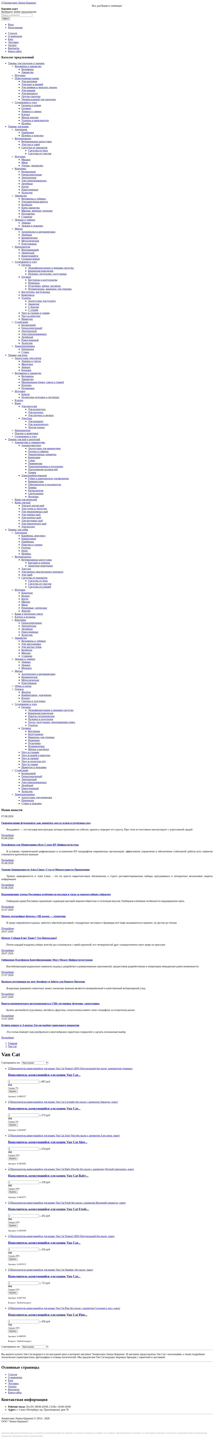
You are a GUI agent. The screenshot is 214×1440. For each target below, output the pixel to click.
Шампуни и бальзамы (33, 767)
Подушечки (28, 213)
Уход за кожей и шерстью (35, 755)
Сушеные (26, 216)
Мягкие (25, 601)
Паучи (25, 186)
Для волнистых (37, 409)
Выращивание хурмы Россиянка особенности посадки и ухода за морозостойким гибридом (56, 894)
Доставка (13, 42)
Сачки (31, 460)
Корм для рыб (22, 502)
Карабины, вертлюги (33, 535)
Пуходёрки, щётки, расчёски (44, 285)
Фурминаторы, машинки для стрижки (50, 288)
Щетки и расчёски (38, 749)
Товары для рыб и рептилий (24, 439)
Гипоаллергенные (31, 174)
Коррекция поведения (40, 270)
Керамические (29, 237)
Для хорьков (28, 90)
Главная (12, 33)
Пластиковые (29, 243)
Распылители (35, 490)
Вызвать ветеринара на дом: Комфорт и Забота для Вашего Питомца (43, 981)
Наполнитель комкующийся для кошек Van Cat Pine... (47, 1314)
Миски (19, 228)
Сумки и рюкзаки (31, 803)
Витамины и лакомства (28, 66)
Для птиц (26, 418)
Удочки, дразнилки (32, 165)
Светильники (35, 493)
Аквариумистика (31, 445)
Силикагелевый (30, 258)
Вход (11, 24)
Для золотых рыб (31, 517)
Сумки (25, 352)
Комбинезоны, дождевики (36, 695)
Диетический (29, 331)
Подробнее (7, 835)
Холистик (27, 192)
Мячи (24, 162)
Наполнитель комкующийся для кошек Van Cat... (44, 1075)
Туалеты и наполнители (35, 120)
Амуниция (21, 129)
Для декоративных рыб (34, 511)
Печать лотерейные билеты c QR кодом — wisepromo (33, 916)
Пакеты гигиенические (41, 716)
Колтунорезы (35, 734)
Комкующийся (29, 255)
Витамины (27, 69)
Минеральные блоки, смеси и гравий (42, 382)
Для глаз (26, 568)
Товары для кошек (18, 126)
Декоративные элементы (42, 454)
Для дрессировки (31, 644)
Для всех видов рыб (32, 505)
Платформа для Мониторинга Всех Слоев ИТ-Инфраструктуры (40, 844)
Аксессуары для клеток (28, 358)
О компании (15, 36)
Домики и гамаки (31, 111)
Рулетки (26, 547)
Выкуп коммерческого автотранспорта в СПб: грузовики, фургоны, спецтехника (50, 1003)
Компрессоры (36, 481)
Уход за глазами (30, 752)
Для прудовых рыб (32, 520)
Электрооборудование (34, 475)
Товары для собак (18, 529)
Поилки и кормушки (26, 433)
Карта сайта (15, 51)
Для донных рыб (30, 514)
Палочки (26, 385)
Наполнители (22, 246)
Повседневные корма (27, 78)
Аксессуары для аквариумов (44, 448)
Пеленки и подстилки (40, 719)
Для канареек (35, 421)
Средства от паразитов (34, 147)
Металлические (30, 240)
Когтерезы (34, 731)
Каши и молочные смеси (29, 613)
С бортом (33, 307)
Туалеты (26, 298)
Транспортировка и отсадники (45, 466)
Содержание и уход (26, 102)
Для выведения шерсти (34, 201)
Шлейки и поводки (32, 135)
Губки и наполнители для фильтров (48, 478)
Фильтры (33, 496)
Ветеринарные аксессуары (36, 141)
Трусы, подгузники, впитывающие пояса (51, 722)
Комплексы (27, 295)
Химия (32, 472)
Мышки (25, 159)
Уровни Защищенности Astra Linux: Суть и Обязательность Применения (45, 869)
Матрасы (26, 668)
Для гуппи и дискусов (34, 508)
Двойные (26, 234)
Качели (25, 394)
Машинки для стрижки (41, 737)
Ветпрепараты (23, 138)
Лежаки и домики (25, 219)
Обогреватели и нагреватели (44, 484)
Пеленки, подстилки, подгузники (47, 273)
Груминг (26, 108)
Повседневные (29, 189)
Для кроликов (29, 81)
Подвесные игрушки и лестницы (40, 397)
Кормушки (34, 457)
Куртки (25, 698)
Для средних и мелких (41, 415)
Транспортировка (25, 346)
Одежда (19, 689)
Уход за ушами (29, 764)
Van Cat (12, 1046)
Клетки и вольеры (25, 616)
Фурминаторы (36, 746)
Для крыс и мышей (32, 84)
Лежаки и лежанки (32, 225)
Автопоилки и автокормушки (38, 231)
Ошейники (27, 132)
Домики (26, 222)
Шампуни (27, 319)
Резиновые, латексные (34, 607)
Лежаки (25, 665)
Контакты (13, 48)
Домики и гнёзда (31, 361)
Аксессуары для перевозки (36, 797)
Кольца (25, 595)
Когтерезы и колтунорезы (42, 279)
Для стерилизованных (34, 180)
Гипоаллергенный (31, 328)
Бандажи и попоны (39, 562)
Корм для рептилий (26, 499)
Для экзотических (38, 424)
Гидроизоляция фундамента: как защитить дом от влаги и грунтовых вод (45, 823)
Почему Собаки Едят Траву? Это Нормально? (29, 938)
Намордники (28, 538)
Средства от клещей (39, 586)
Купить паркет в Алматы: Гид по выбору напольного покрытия (40, 1025)
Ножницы (34, 282)
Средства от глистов (39, 153)
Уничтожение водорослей (43, 469)
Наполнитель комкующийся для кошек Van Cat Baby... (48, 1175)
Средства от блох (38, 150)
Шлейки (26, 123)
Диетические (28, 177)
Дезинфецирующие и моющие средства (50, 710)
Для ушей (26, 574)
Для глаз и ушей (30, 144)
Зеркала (25, 367)
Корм (18, 403)
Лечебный (27, 337)
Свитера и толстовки (33, 701)
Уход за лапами (30, 758)
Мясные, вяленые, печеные (36, 210)
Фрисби (25, 610)
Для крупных (35, 412)
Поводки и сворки (31, 544)
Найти (6, 18)
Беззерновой (28, 325)
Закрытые (33, 304)
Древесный (27, 252)
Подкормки (27, 388)
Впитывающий (30, 249)
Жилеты (26, 692)
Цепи (24, 550)
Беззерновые (28, 171)
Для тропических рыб (33, 523)
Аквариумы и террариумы (30, 442)
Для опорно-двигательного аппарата (42, 571)
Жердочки (27, 364)
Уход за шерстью (30, 316)
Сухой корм (21, 322)
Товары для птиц (17, 355)
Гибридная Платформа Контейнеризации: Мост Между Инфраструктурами (46, 959)
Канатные (27, 592)
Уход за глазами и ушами (35, 313)
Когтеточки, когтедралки (35, 292)
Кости (24, 598)
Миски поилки (29, 117)
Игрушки (20, 75)
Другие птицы (36, 427)
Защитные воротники (40, 565)
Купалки (26, 370)
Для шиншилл (29, 93)
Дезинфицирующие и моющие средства (51, 267)
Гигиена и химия (31, 105)
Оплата (12, 45)
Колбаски (26, 204)
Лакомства (27, 72)
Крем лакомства (30, 207)
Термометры (35, 463)
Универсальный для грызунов (38, 99)
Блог (10, 39)
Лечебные (27, 183)
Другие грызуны (30, 96)
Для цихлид (28, 526)
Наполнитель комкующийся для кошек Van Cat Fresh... (48, 1209)
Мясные (26, 653)
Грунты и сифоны (38, 451)
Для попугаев (29, 406)
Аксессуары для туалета (42, 301)
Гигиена (26, 264)
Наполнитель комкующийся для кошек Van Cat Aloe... (47, 1142)
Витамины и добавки (33, 198)
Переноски (27, 349)
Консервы (20, 168)
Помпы (32, 487)
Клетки (25, 114)
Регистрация (15, 27)
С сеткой (33, 310)
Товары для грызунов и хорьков (26, 63)
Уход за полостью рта (33, 761)
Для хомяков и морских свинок (39, 87)
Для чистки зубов (31, 647)
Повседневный (30, 340)
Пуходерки (34, 743)
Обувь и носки (23, 686)
